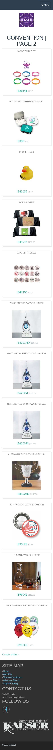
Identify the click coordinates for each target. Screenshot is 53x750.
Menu (46, 5)
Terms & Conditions (12, 677)
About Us (7, 674)
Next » (15, 654)
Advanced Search (11, 680)
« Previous (7, 654)
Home (6, 671)
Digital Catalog (10, 683)
